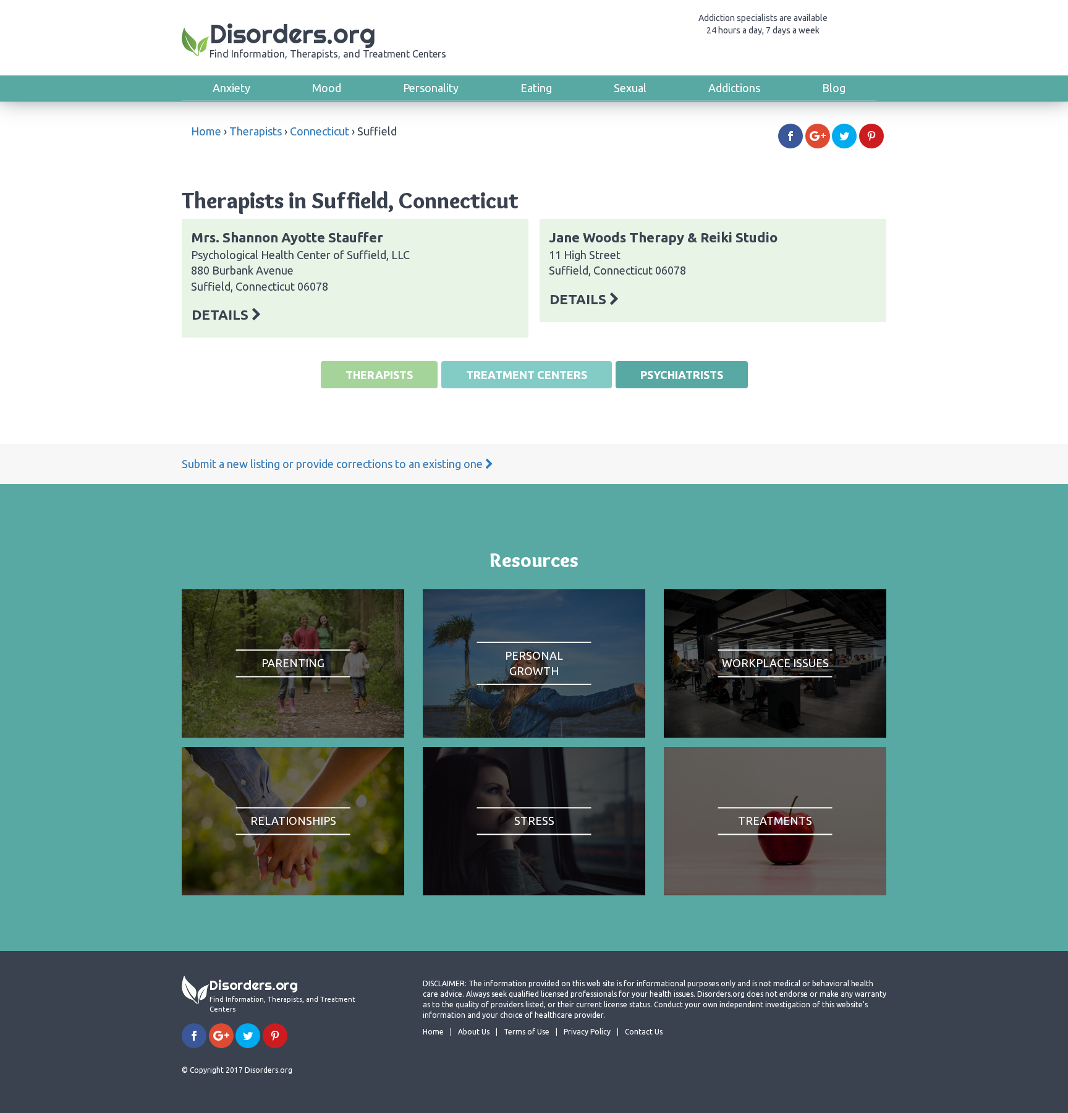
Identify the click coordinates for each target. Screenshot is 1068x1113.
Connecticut (319, 131)
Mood (326, 88)
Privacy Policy (587, 1032)
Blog (834, 88)
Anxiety (231, 88)
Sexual (630, 88)
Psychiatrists (681, 375)
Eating (536, 88)
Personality (431, 88)
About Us (474, 1032)
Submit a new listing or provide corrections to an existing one (333, 464)
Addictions (734, 88)
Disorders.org (328, 38)
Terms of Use (526, 1032)
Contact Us (644, 1032)
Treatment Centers (526, 375)
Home (206, 131)
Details (222, 314)
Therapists (255, 131)
